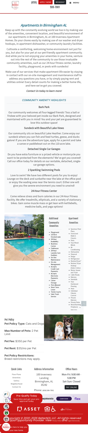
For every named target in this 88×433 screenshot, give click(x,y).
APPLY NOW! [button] (45, 2)
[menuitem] (6, 394)
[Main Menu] (6, 427)
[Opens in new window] (66, 409)
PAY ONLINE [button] (71, 387)
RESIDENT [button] (60, 2)
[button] (28, 409)
